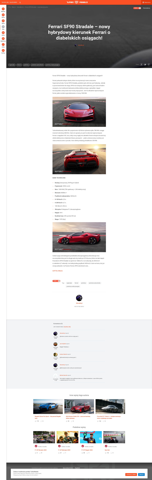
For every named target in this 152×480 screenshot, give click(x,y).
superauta (11, 65)
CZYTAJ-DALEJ (57, 271)
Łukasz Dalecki (63, 354)
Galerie (3, 35)
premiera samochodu (37, 65)
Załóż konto (13, 2)
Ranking (3, 53)
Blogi (3, 29)
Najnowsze (147, 2)
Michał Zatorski (63, 375)
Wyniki (3, 23)
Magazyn (3, 11)
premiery (26, 65)
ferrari (19, 65)
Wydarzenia (3, 41)
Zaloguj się (5, 2)
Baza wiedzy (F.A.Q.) (68, 468)
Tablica (3, 17)
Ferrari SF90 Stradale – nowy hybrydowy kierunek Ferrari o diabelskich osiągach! (37, 7)
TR (9, 7)
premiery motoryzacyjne (52, 65)
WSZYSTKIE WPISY (79, 306)
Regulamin (77, 468)
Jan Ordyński (63, 343)
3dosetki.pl (20, 7)
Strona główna (131, 474)
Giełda (3, 47)
